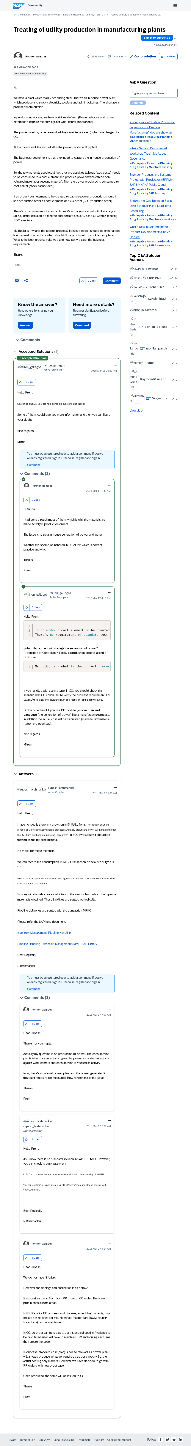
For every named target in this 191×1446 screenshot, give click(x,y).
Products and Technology (46, 15)
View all (135, 410)
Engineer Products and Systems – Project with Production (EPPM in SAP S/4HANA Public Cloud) (152, 179)
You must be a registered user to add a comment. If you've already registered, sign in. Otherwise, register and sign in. (65, 456)
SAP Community (21, 15)
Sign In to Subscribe (157, 37)
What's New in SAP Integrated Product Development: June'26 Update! (150, 232)
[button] (162, 56)
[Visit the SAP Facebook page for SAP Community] (160, 1439)
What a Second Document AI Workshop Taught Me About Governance (148, 153)
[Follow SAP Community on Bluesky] (167, 1439)
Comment (112, 281)
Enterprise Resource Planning (78, 15)
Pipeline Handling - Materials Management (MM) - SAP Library (57, 943)
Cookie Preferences (119, 1439)
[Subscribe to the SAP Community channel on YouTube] (174, 1439)
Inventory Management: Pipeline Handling (44, 932)
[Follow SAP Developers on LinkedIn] (180, 1439)
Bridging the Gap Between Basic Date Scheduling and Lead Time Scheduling (151, 206)
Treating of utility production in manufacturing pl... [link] (135, 15)
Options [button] (175, 38)
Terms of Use (27, 1439)
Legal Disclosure (64, 1439)
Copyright (44, 1439)
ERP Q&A (101, 15)
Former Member (35, 56)
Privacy (12, 1439)
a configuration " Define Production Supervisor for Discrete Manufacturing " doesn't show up (152, 127)
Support (99, 1439)
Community (35, 5)
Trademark (83, 1439)
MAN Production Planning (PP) (30, 73)
